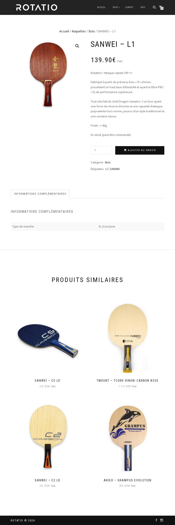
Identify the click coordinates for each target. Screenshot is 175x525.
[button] (77, 46)
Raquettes (79, 31)
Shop (115, 7)
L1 (107, 169)
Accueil (101, 7)
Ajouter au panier (142, 150)
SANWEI (115, 169)
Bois (92, 31)
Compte (129, 7)
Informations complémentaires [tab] (40, 193)
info (142, 7)
